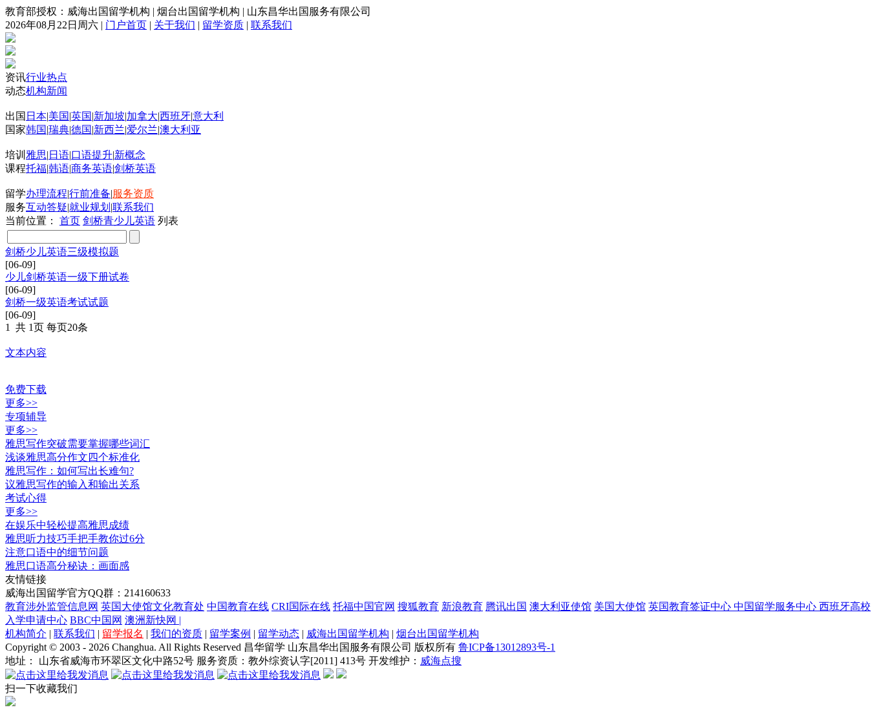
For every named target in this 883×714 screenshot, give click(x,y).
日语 (58, 154)
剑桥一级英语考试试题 (57, 302)
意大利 (208, 115)
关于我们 (174, 24)
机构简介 (26, 633)
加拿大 (142, 115)
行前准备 (90, 193)
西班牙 (175, 115)
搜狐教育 (418, 606)
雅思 (36, 154)
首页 (69, 220)
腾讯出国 (506, 606)
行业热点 (46, 77)
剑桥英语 (135, 168)
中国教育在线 (238, 606)
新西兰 (109, 129)
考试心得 (26, 497)
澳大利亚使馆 (560, 606)
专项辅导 (26, 416)
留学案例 (230, 633)
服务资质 (133, 193)
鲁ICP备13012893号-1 (506, 647)
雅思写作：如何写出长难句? (69, 470)
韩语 (58, 168)
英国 (81, 115)
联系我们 (271, 24)
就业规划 (90, 207)
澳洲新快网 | (153, 619)
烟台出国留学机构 (437, 633)
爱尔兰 (142, 129)
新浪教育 (462, 606)
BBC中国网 (96, 619)
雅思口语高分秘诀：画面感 (67, 565)
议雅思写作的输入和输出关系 (72, 484)
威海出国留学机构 (347, 633)
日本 (36, 115)
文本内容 (26, 352)
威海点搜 (441, 660)
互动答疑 (46, 207)
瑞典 (58, 129)
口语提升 (91, 154)
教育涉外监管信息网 (51, 606)
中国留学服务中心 (776, 606)
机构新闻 (46, 90)
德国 (81, 129)
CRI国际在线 (300, 606)
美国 (58, 115)
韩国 (36, 129)
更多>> (21, 402)
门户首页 (126, 24)
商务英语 (91, 168)
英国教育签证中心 (691, 606)
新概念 (129, 154)
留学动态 (278, 633)
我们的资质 (176, 633)
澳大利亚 (180, 129)
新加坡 (109, 115)
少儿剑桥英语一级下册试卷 (67, 276)
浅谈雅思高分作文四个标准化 (72, 457)
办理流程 (46, 193)
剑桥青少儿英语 (119, 220)
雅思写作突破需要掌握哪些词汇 (77, 443)
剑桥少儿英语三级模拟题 (62, 251)
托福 (36, 168)
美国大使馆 (620, 606)
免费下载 (26, 389)
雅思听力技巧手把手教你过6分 (75, 538)
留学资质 (223, 24)
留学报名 (123, 633)
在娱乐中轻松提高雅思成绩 (67, 525)
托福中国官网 (364, 606)
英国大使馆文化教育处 (152, 606)
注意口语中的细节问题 (57, 552)
